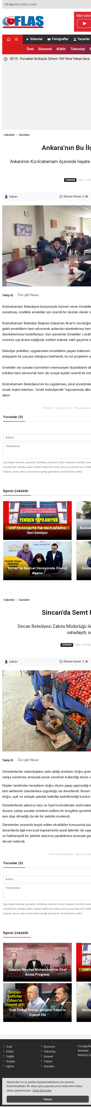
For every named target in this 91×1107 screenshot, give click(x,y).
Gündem (24, 134)
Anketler (83, 1050)
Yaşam (48, 1061)
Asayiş (10, 1061)
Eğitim (10, 1066)
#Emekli (48, 408)
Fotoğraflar (60, 39)
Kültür (61, 49)
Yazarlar (84, 39)
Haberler (9, 134)
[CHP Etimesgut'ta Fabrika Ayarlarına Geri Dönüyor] (37, 520)
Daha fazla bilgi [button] (42, 1090)
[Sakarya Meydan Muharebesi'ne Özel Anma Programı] (37, 962)
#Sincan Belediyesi (61, 854)
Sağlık (10, 1056)
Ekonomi (45, 49)
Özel (30, 49)
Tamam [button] (48, 1099)
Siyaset (48, 1056)
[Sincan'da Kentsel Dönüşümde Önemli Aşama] (37, 560)
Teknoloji (77, 49)
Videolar (36, 39)
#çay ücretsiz (63, 408)
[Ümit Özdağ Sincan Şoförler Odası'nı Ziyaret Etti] (37, 1002)
